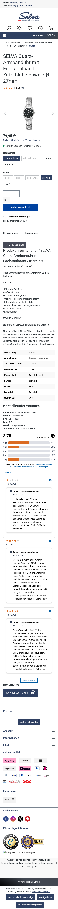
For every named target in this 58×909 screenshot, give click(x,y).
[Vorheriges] (5, 114)
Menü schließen (16, 245)
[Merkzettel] (29, 28)
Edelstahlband (12, 158)
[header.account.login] (39, 28)
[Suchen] (8, 28)
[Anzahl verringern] (6, 193)
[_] (29, 113)
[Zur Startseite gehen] (29, 16)
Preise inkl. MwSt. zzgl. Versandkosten (21, 140)
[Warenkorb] (50, 28)
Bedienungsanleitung (16, 692)
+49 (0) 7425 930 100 (21, 5)
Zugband (9, 164)
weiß (8, 184)
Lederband (47, 158)
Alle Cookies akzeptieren (30, 904)
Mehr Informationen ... (41, 892)
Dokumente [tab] (31, 233)
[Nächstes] (52, 114)
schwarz (46, 178)
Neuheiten (37, 35)
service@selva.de (18, 2)
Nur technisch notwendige (20, 897)
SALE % (51, 35)
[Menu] (4, 35)
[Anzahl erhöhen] (16, 193)
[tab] (13, 233)
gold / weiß (33, 178)
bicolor (9, 178)
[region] (29, 113)
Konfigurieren (45, 897)
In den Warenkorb (20, 207)
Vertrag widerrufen (29, 722)
